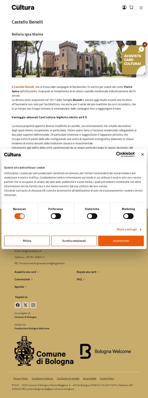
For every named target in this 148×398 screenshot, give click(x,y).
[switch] (56, 216)
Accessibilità (89, 378)
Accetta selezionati (74, 241)
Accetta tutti (121, 241)
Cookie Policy (107, 378)
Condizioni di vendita (68, 378)
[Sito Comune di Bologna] (44, 351)
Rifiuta (27, 241)
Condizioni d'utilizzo (42, 378)
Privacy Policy (21, 378)
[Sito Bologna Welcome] (107, 351)
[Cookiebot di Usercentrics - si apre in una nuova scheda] (119, 154)
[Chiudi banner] (142, 154)
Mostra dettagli (127, 229)
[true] (141, 7)
